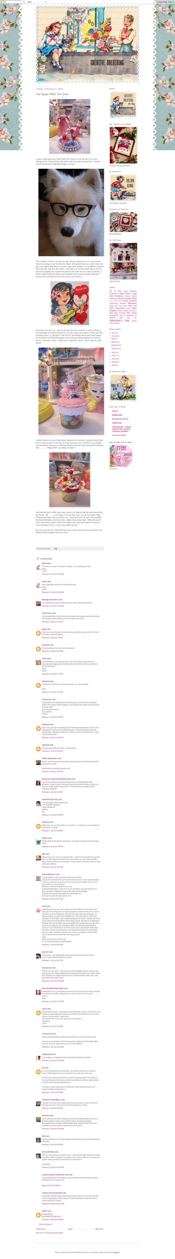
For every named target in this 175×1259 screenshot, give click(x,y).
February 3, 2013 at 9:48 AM (52, 1108)
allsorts (115, 411)
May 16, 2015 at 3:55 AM (51, 1185)
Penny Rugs (123, 311)
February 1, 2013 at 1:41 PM (52, 692)
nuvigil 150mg (47, 1214)
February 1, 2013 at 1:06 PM (52, 638)
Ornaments (120, 308)
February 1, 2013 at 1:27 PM (52, 674)
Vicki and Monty (48, 1152)
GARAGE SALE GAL (50, 799)
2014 (114, 333)
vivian (44, 658)
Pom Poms (132, 313)
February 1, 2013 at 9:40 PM (52, 945)
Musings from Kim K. (50, 600)
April (113, 339)
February (114, 345)
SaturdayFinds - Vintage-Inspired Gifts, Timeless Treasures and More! (121, 429)
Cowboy (112, 298)
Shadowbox (113, 315)
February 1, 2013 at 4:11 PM (52, 792)
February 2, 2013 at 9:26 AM (52, 1026)
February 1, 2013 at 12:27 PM (53, 574)
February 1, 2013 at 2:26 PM (52, 717)
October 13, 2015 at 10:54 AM (53, 1204)
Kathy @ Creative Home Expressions (56, 779)
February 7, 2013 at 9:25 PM (52, 1145)
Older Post (99, 1229)
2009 (114, 362)
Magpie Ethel (117, 415)
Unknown (45, 645)
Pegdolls (113, 310)
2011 (114, 356)
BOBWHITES (113, 293)
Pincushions (133, 311)
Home (70, 1229)
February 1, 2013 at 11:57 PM (53, 1001)
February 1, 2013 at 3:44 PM (52, 751)
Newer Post (41, 1229)
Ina (43, 1068)
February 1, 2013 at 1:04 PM (52, 622)
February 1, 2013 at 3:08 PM (52, 738)
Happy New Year (115, 306)
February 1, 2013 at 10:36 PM (53, 981)
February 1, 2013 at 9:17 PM (52, 899)
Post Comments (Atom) (54, 1233)
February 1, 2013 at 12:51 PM (53, 606)
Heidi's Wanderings (49, 758)
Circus (127, 296)
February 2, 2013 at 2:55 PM (52, 1092)
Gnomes (123, 303)
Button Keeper (125, 294)
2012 (114, 352)
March (113, 342)
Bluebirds (133, 291)
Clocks (134, 296)
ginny (44, 629)
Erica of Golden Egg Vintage (53, 988)
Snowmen (130, 315)
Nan (43, 854)
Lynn (44, 906)
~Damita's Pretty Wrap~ (51, 1100)
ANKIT (44, 1211)
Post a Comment (45, 1224)
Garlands (133, 301)
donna (44, 563)
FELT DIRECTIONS (115, 301)
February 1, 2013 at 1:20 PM (52, 651)
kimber (44, 838)
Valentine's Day (119, 320)
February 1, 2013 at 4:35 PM (52, 815)
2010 (114, 359)
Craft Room (120, 298)
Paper (134, 308)
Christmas (119, 296)
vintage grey (47, 1054)
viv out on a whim (119, 435)
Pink (111, 313)
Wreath (117, 323)
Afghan (125, 291)
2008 (114, 365)
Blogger (116, 1252)
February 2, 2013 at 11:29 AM (53, 1047)
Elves (134, 298)
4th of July (115, 291)
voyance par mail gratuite (52, 1193)
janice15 (45, 952)
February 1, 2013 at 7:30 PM (52, 847)
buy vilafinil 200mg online (51, 1216)
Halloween (132, 303)
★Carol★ (45, 1116)
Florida (125, 301)
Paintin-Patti (117, 423)
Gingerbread (113, 303)
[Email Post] (55, 548)
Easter (128, 298)
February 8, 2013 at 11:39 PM (53, 1167)
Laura (44, 1009)
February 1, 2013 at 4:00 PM (52, 772)
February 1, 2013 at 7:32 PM (52, 867)
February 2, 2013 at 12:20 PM (53, 1060)
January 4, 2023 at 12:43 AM (52, 1219)
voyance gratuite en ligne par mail (55, 1175)
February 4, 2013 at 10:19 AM (53, 1129)
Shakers (122, 315)
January (114, 348)
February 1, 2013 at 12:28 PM (53, 592)
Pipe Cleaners (120, 313)
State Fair (132, 317)
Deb (43, 1136)
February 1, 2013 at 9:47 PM (52, 960)
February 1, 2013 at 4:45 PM (52, 831)
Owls (128, 308)
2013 (114, 336)
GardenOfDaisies (48, 874)
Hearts (125, 306)
